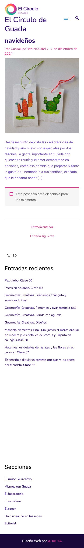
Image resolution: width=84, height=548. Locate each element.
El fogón (11, 508)
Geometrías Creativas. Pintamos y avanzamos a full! (40, 308)
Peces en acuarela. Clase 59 (24, 288)
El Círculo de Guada (26, 24)
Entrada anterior (42, 227)
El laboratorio (14, 494)
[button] (77, 18)
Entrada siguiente (42, 236)
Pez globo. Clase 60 (18, 280)
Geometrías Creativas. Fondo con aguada (33, 315)
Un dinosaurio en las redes (23, 516)
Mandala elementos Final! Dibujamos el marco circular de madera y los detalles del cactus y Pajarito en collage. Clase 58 (42, 335)
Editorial (10, 523)
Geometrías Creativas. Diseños (26, 322)
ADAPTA (55, 541)
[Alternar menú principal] (65, 18)
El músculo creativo (18, 479)
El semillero (13, 501)
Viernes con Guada (18, 486)
